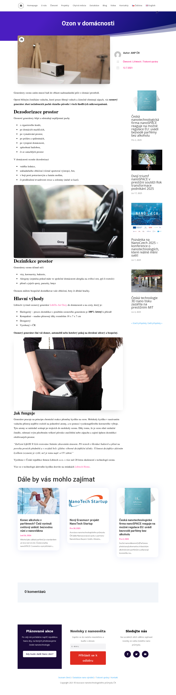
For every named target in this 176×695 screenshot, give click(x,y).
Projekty (65, 6)
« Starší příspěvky (139, 323)
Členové (54, 6)
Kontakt (114, 677)
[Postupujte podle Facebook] (127, 654)
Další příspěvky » (154, 323)
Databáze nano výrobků (83, 677)
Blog (105, 6)
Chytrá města (79, 6)
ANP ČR (135, 52)
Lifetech (137, 61)
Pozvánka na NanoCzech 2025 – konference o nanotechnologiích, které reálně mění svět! (145, 247)
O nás (44, 6)
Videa (113, 6)
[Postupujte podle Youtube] (145, 654)
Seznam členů (64, 677)
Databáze (94, 6)
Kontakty (124, 6)
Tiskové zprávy (150, 61)
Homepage (32, 6)
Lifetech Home (82, 466)
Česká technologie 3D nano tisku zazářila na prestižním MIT (144, 302)
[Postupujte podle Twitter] (136, 654)
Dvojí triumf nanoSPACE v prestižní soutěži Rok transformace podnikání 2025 (146, 182)
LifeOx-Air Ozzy (58, 304)
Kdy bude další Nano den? (39, 654)
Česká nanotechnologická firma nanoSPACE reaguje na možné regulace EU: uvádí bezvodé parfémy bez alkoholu (145, 126)
